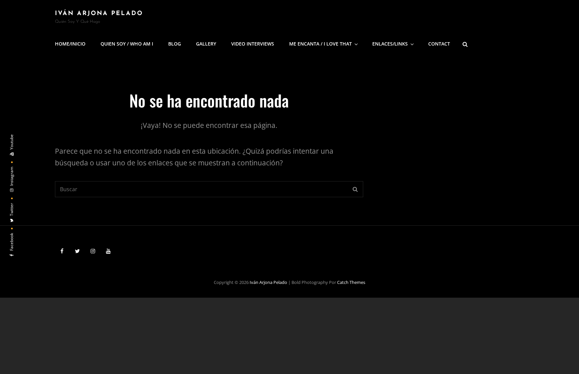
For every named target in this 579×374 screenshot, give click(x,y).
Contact (439, 44)
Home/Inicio (70, 44)
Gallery (206, 44)
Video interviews (252, 44)
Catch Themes (351, 282)
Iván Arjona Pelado (99, 14)
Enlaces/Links (390, 44)
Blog (174, 44)
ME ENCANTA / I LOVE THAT (320, 44)
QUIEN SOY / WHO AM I (127, 44)
